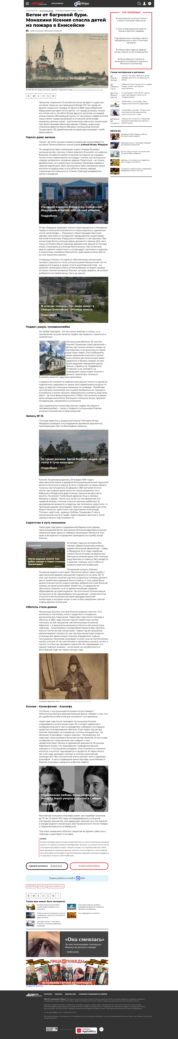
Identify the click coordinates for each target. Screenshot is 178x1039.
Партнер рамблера (66, 1029)
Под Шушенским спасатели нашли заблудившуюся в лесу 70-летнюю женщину (131, 40)
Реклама (58, 994)
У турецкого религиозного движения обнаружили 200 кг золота (136, 170)
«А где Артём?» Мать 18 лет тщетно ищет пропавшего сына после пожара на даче (136, 95)
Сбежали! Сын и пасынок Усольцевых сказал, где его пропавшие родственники (137, 86)
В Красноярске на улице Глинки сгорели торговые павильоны (131, 19)
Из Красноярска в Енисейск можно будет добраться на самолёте (48, 907)
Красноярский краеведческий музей (88, 90)
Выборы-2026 (70, 994)
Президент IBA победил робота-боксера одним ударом (134, 135)
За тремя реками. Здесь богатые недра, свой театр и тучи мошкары (73, 460)
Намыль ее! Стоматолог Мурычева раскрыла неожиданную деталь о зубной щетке (136, 121)
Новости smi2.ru (34, 986)
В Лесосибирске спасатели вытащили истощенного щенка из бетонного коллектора (131, 61)
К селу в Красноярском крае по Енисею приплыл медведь (131, 30)
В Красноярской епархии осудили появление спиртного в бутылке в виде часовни (51, 915)
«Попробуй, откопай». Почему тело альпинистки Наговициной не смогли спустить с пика (136, 112)
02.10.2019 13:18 (31, 11)
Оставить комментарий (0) (89, 866)
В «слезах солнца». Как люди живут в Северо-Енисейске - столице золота (67, 307)
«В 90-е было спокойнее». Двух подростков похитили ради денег (135, 103)
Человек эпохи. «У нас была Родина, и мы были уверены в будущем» (49, 924)
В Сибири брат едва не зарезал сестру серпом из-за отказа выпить (131, 51)
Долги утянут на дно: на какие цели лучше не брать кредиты (135, 152)
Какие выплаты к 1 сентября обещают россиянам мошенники (136, 144)
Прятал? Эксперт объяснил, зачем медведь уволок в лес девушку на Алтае (135, 78)
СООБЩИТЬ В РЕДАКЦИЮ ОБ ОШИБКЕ (93, 994)
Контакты (48, 994)
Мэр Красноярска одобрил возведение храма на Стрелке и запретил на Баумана (91, 907)
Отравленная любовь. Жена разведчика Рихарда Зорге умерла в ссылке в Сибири (71, 796)
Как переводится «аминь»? (89, 913)
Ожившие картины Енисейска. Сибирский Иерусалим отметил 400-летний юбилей (71, 208)
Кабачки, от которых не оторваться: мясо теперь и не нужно (135, 161)
